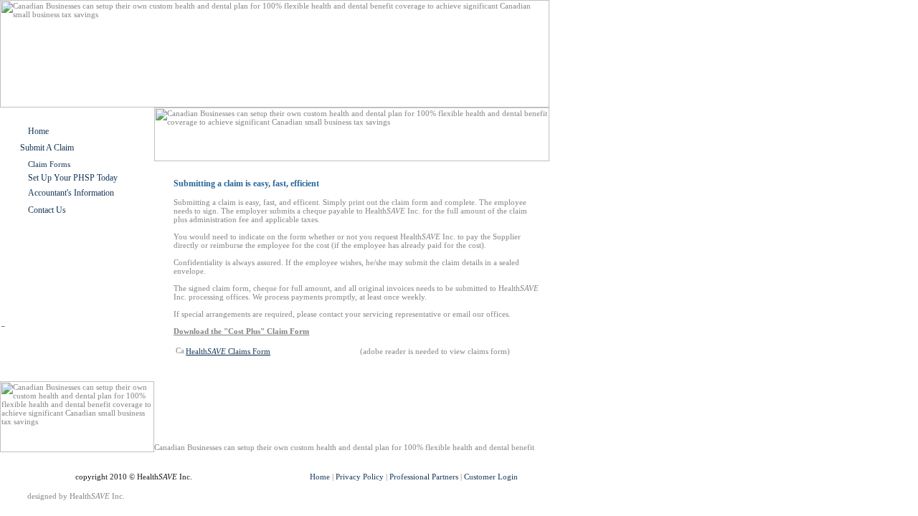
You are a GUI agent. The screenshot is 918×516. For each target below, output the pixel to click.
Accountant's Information (71, 193)
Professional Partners (423, 476)
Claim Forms (49, 164)
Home (38, 131)
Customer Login (491, 476)
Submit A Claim (47, 148)
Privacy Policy (360, 476)
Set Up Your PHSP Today (73, 178)
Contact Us (47, 210)
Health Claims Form (228, 351)
